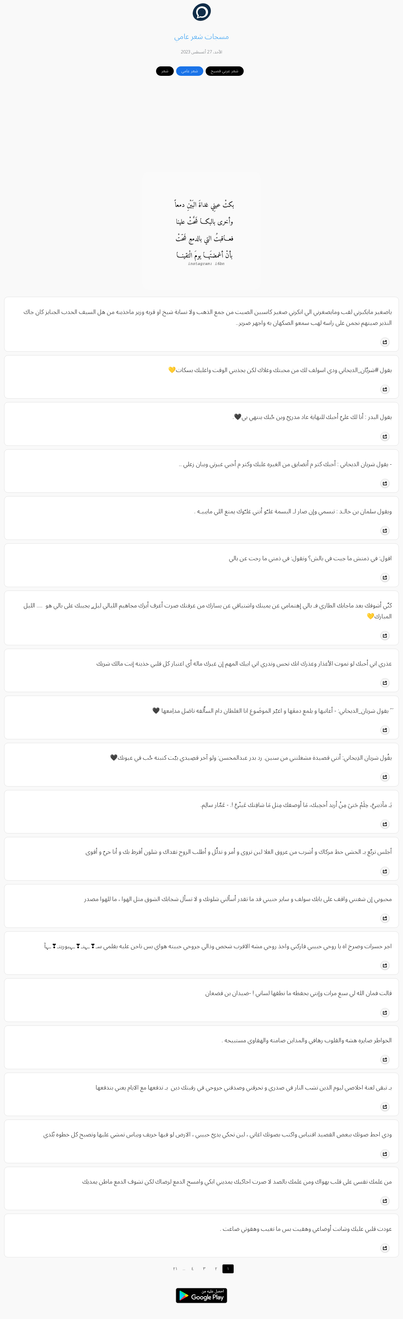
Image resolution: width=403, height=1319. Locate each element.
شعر (164, 71)
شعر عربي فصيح (224, 71)
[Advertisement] (201, 124)
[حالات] (201, 1304)
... (184, 1268)
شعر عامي (189, 71)
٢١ (175, 1268)
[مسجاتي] (201, 19)
